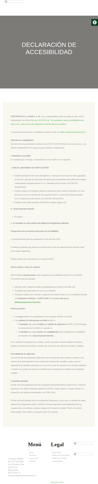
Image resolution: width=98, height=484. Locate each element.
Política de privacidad (60, 455)
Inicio (31, 452)
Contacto (32, 461)
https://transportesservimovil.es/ (73, 132)
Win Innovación (57, 482)
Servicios (32, 455)
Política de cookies (59, 458)
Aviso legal (56, 452)
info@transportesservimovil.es (28, 302)
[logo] (14, 8)
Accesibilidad (57, 461)
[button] (94, 22)
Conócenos (33, 458)
